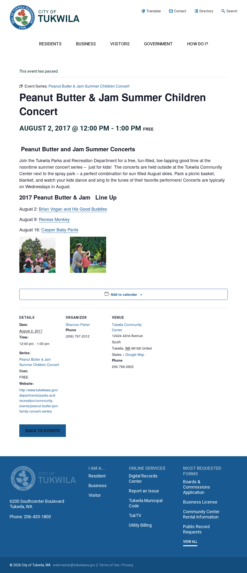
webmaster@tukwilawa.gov (74, 565)
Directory (206, 11)
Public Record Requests (196, 529)
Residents (50, 43)
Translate (153, 11)
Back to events (42, 430)
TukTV (135, 515)
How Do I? (197, 43)
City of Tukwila (45, 17)
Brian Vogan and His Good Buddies (73, 209)
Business (86, 43)
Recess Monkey (54, 219)
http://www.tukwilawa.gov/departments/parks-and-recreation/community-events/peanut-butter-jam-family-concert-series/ (39, 400)
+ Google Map (133, 354)
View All (190, 542)
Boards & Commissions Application (196, 487)
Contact (180, 11)
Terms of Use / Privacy (116, 565)
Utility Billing (140, 525)
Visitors (120, 43)
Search (231, 11)
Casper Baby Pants (59, 229)
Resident (97, 475)
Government (158, 43)
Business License (200, 501)
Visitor (95, 495)
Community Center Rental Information (201, 514)
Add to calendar (124, 294)
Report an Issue (144, 490)
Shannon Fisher (78, 324)
